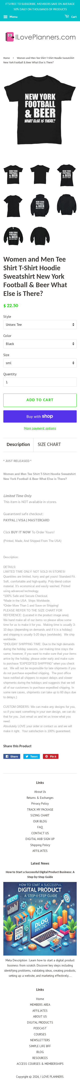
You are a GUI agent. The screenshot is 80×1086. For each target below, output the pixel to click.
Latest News (40, 863)
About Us (40, 792)
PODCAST (40, 1028)
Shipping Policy (40, 845)
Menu (13, 17)
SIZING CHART (40, 815)
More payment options (40, 428)
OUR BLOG (40, 821)
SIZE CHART (49, 444)
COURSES (40, 1034)
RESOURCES (40, 1058)
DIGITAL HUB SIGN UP (40, 839)
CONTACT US (40, 833)
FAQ (40, 827)
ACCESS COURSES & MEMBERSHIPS (40, 1064)
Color (7, 335)
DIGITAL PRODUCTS (40, 1022)
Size (6, 355)
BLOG (40, 1052)
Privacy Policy (40, 803)
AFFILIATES (40, 851)
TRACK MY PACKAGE (40, 809)
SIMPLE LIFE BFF (40, 1046)
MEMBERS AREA (40, 1005)
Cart (74, 17)
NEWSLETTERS (40, 1040)
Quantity (9, 374)
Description (18, 444)
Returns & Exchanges (40, 798)
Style (7, 316)
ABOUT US (40, 1016)
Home (6, 58)
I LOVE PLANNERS (52, 1077)
